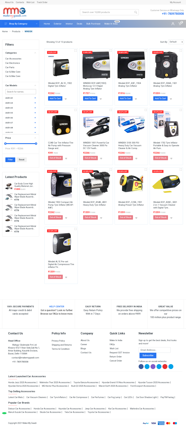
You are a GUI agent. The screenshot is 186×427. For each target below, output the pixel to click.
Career (84, 344)
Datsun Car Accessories (19, 408)
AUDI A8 (9, 127)
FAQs (112, 344)
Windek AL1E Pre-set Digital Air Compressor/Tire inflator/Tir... (61, 264)
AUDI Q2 (9, 132)
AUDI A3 (9, 98)
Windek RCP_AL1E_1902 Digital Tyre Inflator (60, 84)
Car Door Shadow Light (146, 397)
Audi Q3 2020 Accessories (83, 386)
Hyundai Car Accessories (70, 408)
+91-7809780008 (173, 13)
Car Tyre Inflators (58, 397)
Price (8, 138)
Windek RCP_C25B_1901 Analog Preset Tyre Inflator (131, 203)
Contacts (20, 2)
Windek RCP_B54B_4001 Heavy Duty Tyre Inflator (95, 203)
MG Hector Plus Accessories (55, 386)
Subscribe (148, 355)
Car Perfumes (97, 397)
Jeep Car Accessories (95, 408)
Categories (11, 53)
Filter (10, 159)
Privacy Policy (58, 340)
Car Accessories (13, 58)
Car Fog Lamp (114, 397)
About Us (9, 2)
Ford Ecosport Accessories (142, 386)
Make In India (116, 340)
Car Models (11, 85)
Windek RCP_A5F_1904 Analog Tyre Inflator (129, 84)
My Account (175, 2)
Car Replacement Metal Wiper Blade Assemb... (25, 195)
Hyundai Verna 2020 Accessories (23, 386)
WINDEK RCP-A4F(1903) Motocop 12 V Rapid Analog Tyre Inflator (94, 86)
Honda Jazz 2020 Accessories (22, 382)
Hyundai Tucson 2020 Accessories (153, 382)
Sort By (163, 42)
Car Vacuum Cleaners (36, 397)
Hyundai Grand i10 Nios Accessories (118, 382)
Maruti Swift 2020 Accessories (113, 386)
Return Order (116, 356)
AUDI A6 (9, 118)
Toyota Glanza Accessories (86, 382)
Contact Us (86, 352)
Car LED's (128, 397)
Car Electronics (12, 63)
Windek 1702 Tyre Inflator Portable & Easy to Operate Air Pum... (166, 145)
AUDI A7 (9, 122)
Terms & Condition (61, 349)
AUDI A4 (9, 103)
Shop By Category (18, 23)
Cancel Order (116, 360)
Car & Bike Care (12, 71)
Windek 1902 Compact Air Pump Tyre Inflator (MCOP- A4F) (61, 205)
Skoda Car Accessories (50, 412)
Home (5, 31)
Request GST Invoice (120, 352)
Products (16, 31)
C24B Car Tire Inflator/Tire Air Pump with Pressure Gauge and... (60, 145)
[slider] (5, 143)
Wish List (30, 2)
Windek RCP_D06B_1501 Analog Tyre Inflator (165, 84)
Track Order (42, 2)
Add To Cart (55, 98)
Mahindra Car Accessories (142, 408)
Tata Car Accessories (74, 412)
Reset (21, 159)
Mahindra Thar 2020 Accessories (55, 382)
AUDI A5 (9, 108)
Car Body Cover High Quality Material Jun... (24, 184)
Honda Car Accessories (44, 408)
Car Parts (9, 67)
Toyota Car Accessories (98, 412)
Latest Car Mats (15, 397)
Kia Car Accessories (117, 408)
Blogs (83, 348)
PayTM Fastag (167, 397)
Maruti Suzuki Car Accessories (22, 412)
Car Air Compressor (78, 397)
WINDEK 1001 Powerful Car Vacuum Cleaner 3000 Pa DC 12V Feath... (96, 145)
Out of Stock (55, 158)
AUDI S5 (9, 113)
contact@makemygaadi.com (25, 357)
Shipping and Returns (62, 345)
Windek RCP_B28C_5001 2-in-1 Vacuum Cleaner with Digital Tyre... (165, 205)
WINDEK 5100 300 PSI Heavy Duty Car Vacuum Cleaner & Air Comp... (129, 145)
